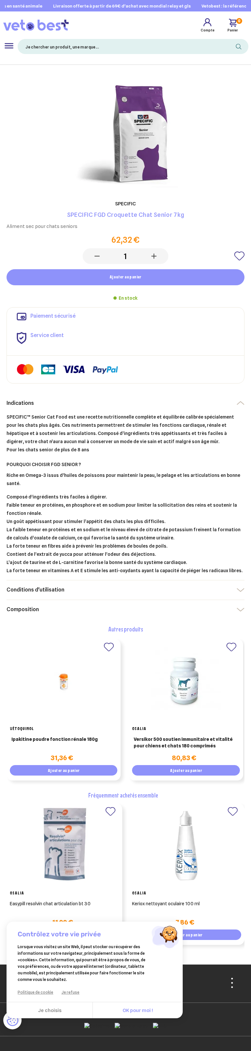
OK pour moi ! (138, 1010)
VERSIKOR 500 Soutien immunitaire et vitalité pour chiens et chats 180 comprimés (183, 742)
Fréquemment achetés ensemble (123, 795)
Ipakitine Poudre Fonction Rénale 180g (54, 739)
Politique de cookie (35, 992)
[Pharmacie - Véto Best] (36, 25)
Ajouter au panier (125, 276)
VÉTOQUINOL (22, 728)
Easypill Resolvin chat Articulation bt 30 (50, 903)
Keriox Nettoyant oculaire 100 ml (166, 903)
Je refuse (70, 992)
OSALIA (139, 728)
